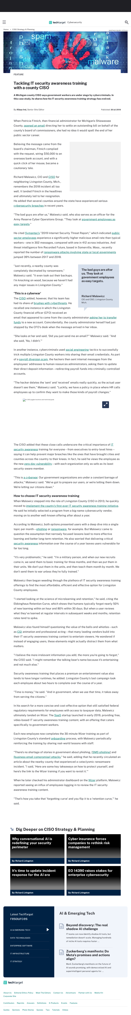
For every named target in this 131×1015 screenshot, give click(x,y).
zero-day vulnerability (38, 463)
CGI (19, 631)
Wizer (92, 780)
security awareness (26, 543)
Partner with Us (85, 993)
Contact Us (58, 993)
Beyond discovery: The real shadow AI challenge (87, 927)
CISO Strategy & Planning (23, 29)
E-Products (54, 1003)
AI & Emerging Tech (20, 930)
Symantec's (32, 233)
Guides (6, 1010)
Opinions (16, 1010)
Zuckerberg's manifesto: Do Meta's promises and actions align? (88, 955)
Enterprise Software (21, 946)
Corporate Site (9, 996)
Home (6, 29)
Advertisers (71, 993)
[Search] (126, 22)
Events (64, 1003)
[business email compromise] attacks (37, 757)
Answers (30, 1003)
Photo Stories (28, 1010)
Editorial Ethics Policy (23, 993)
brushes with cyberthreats (50, 303)
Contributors (8, 1003)
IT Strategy (16, 961)
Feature (19, 74)
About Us (7, 993)
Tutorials (56, 1010)
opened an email (34, 125)
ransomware (59, 529)
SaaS (57, 715)
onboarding (58, 738)
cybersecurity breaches (29, 205)
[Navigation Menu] (4, 22)
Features (73, 1003)
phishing (41, 529)
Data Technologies (20, 938)
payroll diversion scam (33, 359)
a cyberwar (31, 477)
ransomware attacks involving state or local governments (80, 252)
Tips (48, 1010)
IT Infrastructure (19, 954)
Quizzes (40, 1010)
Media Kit (98, 993)
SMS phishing (101, 752)
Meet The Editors (43, 993)
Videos (65, 1010)
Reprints (20, 1003)
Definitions (41, 1003)
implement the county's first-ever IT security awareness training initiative (72, 506)
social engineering (77, 349)
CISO (51, 177)
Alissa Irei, (22, 109)
